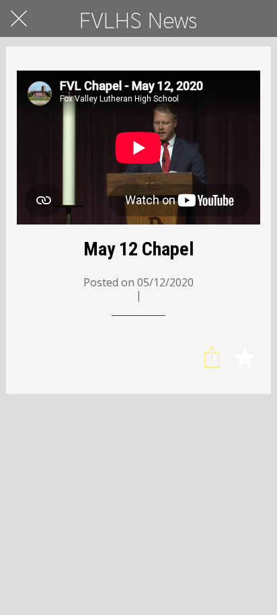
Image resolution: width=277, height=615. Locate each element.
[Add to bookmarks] (244, 356)
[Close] (19, 19)
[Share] (212, 356)
